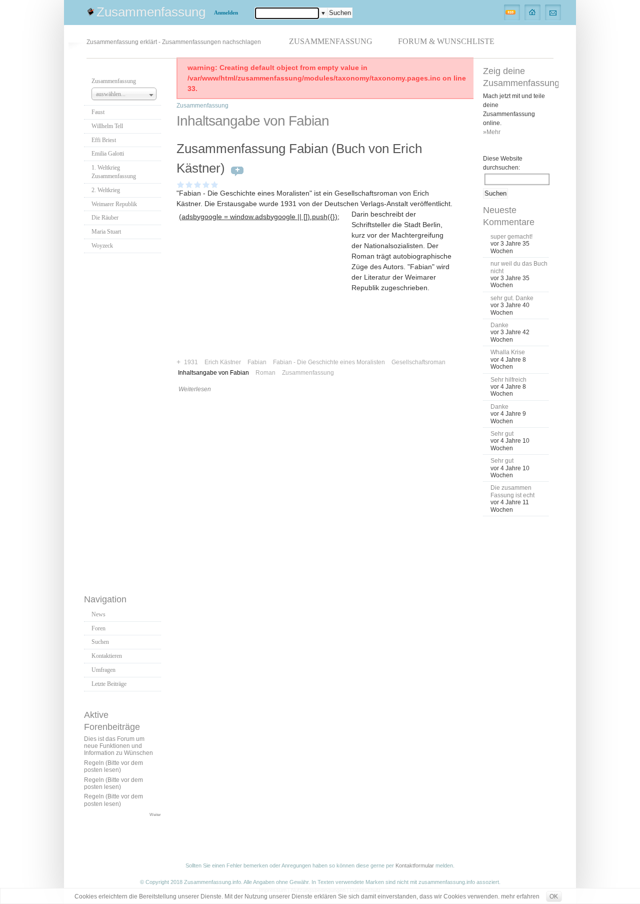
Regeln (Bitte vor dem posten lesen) (113, 766)
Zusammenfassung (151, 12)
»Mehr (491, 132)
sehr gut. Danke (512, 298)
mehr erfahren (520, 896)
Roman (266, 372)
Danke (499, 325)
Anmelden (226, 13)
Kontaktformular (415, 865)
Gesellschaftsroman (419, 362)
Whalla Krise (507, 352)
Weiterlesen (194, 389)
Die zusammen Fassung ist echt (512, 491)
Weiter (155, 814)
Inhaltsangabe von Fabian (213, 372)
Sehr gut (502, 433)
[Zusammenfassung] (532, 12)
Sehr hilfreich (508, 379)
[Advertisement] (124, 421)
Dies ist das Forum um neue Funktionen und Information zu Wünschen (118, 746)
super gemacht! (511, 236)
